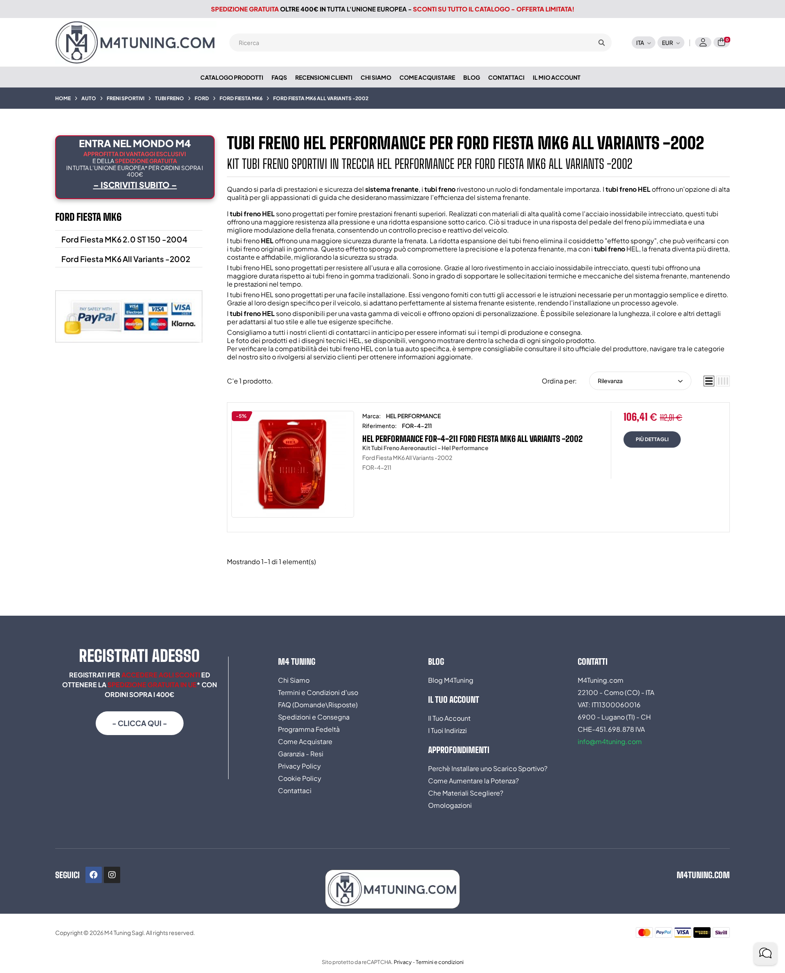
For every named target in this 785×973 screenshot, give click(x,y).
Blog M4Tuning (450, 680)
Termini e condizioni (440, 962)
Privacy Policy (299, 766)
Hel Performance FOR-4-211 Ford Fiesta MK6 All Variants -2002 (472, 439)
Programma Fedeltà (309, 729)
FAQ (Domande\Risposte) (318, 704)
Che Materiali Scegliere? (465, 793)
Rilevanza (610, 380)
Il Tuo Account (449, 718)
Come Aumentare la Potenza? (473, 780)
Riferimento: (379, 425)
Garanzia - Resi (300, 753)
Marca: (371, 415)
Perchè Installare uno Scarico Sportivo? (487, 768)
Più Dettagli (652, 439)
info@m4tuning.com (610, 741)
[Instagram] (112, 875)
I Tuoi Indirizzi (447, 730)
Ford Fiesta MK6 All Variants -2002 (125, 259)
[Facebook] (93, 875)
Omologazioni (450, 805)
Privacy (403, 962)
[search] (601, 43)
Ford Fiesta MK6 (88, 217)
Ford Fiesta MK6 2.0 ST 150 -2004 (124, 239)
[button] (140, 723)
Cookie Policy (299, 778)
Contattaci (295, 790)
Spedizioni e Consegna (314, 717)
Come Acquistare (305, 741)
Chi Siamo (294, 680)
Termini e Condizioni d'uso (318, 692)
